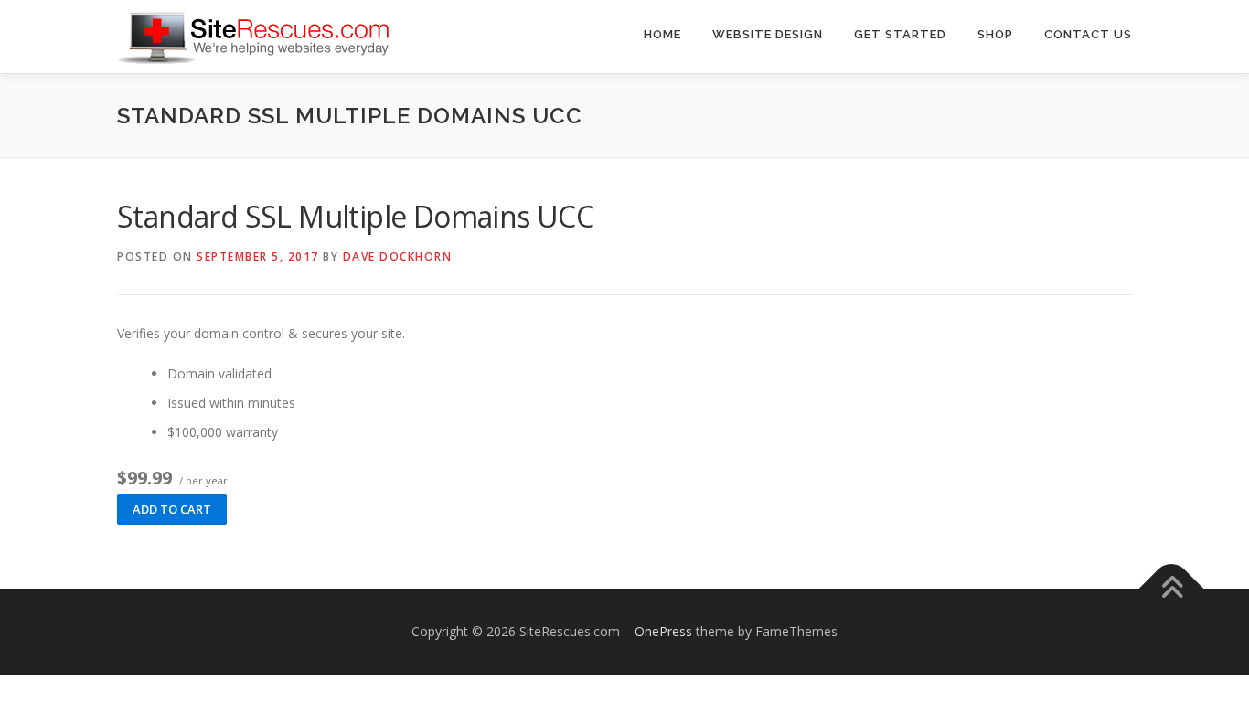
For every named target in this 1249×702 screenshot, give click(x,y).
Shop (995, 34)
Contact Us (1088, 34)
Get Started (900, 34)
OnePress (663, 631)
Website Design (767, 34)
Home (662, 34)
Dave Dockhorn (398, 256)
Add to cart (172, 509)
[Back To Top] (1171, 589)
